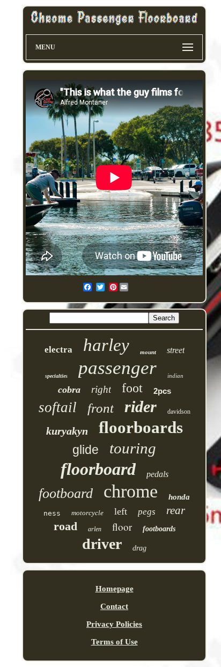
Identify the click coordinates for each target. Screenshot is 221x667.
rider (140, 406)
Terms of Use (114, 641)
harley (106, 345)
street (176, 350)
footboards (159, 529)
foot (132, 388)
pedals (157, 474)
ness (52, 513)
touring (132, 448)
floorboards (141, 427)
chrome (131, 491)
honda (179, 497)
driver (102, 544)
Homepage (114, 588)
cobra (69, 389)
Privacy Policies (114, 624)
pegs (147, 512)
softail (58, 407)
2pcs (162, 390)
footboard (66, 493)
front (100, 408)
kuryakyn (67, 431)
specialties (56, 376)
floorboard (98, 469)
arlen (94, 529)
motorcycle (87, 513)
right (101, 389)
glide (85, 450)
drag (139, 548)
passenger (117, 367)
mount (148, 352)
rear (175, 510)
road (65, 526)
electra (58, 350)
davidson (178, 411)
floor (122, 526)
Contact (114, 606)
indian (175, 375)
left (120, 511)
